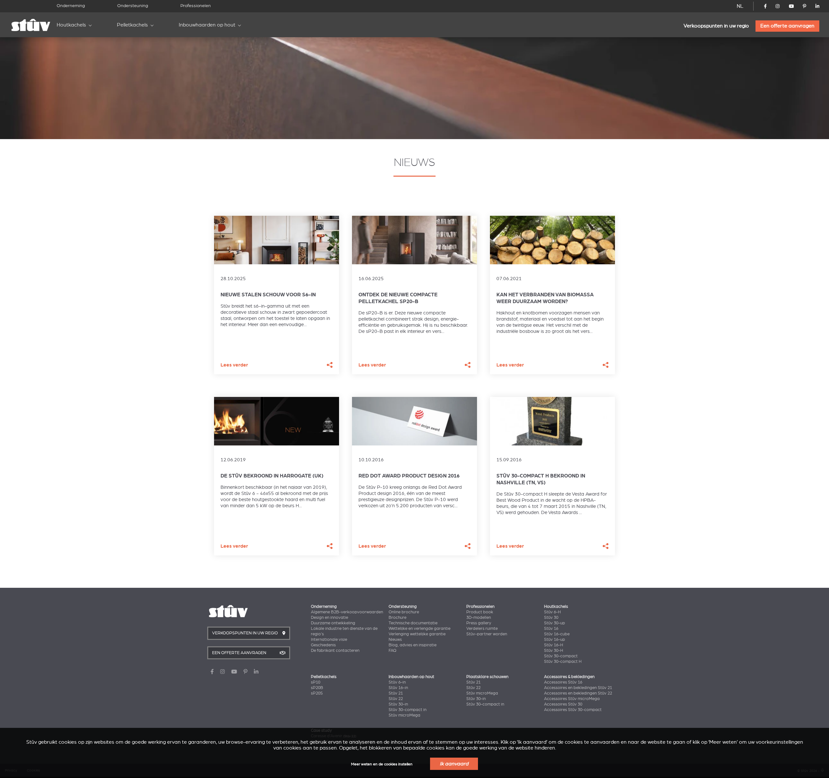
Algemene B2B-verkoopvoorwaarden (347, 612)
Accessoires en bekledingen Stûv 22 (578, 693)
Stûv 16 (551, 628)
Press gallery (478, 623)
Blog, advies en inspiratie (413, 645)
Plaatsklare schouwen (487, 676)
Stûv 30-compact (561, 656)
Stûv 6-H (552, 612)
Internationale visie (329, 639)
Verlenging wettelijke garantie (417, 634)
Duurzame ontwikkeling (333, 623)
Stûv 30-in (398, 704)
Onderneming (71, 5)
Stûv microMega (404, 715)
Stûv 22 (396, 698)
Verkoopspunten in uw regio (716, 26)
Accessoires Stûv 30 (563, 704)
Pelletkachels (132, 25)
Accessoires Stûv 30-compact (573, 709)
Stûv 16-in (398, 687)
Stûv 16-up (554, 639)
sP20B (317, 687)
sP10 (315, 682)
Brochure (397, 617)
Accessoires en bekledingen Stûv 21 (578, 687)
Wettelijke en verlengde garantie (419, 628)
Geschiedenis (323, 645)
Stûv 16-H (553, 645)
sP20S (317, 693)
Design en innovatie (329, 617)
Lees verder (234, 365)
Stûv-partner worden (486, 634)
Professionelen (195, 5)
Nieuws (395, 639)
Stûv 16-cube (557, 634)
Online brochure (404, 612)
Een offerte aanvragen (787, 26)
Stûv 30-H (553, 650)
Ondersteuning (132, 5)
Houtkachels (71, 25)
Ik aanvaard (454, 764)
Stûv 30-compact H (563, 661)
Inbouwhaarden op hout (207, 25)
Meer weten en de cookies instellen (382, 764)
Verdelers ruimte (482, 628)
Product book (479, 612)
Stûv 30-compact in (407, 709)
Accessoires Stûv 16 (563, 682)
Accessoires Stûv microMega (572, 698)
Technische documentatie (413, 623)
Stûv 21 (396, 693)
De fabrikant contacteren (335, 650)
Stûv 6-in (397, 682)
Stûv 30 (551, 617)
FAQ (392, 650)
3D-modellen (478, 617)
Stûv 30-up (554, 623)
